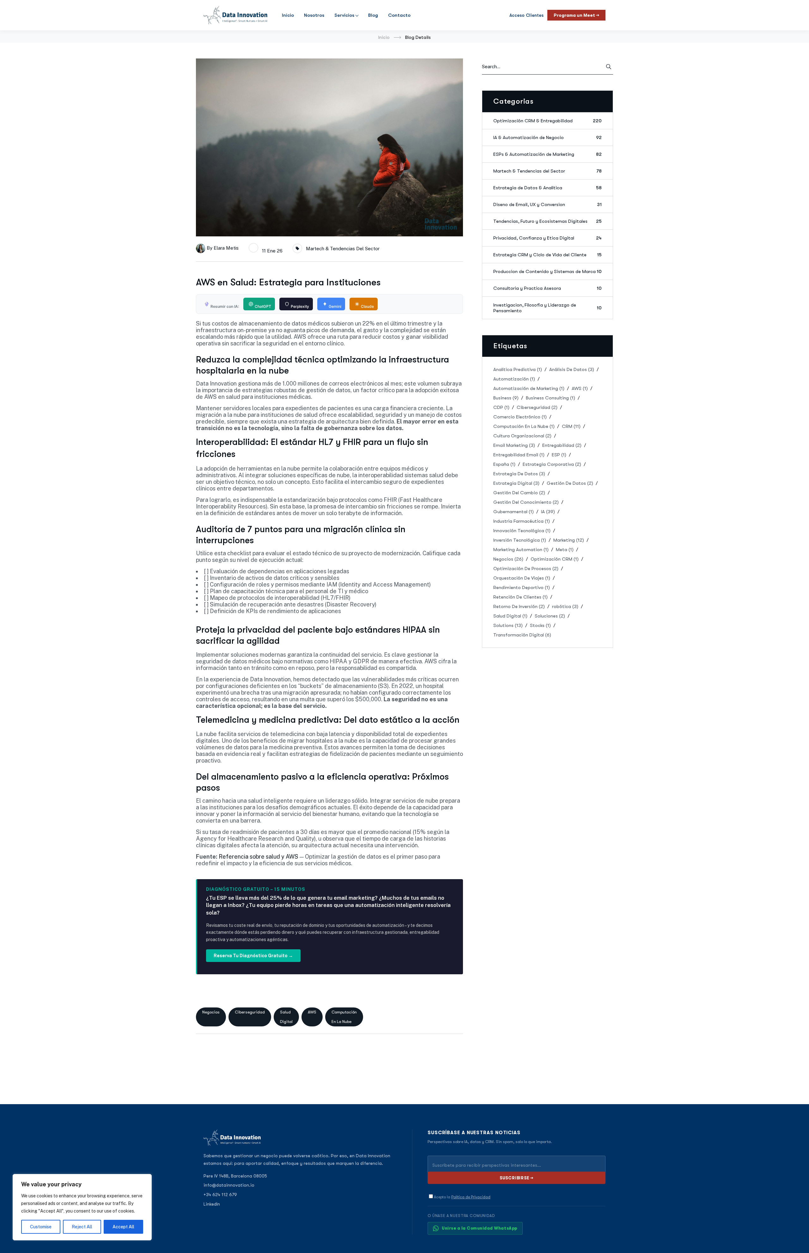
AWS (312, 1012)
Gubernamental (513, 511)
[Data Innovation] (235, 15)
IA (548, 511)
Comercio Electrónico (520, 417)
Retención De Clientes (520, 597)
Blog (373, 15)
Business (506, 398)
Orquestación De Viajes (521, 578)
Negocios (211, 1012)
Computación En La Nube (344, 1017)
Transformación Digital (522, 635)
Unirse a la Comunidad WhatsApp (479, 1228)
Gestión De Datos (570, 483)
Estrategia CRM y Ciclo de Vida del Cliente (547, 255)
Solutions (508, 625)
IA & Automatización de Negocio (547, 137)
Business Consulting (550, 398)
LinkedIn (212, 1204)
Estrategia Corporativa (552, 464)
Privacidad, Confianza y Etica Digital (547, 238)
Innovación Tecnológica (521, 530)
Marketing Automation (521, 549)
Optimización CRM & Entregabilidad (547, 121)
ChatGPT (263, 306)
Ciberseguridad (250, 1012)
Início (288, 15)
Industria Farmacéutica (521, 521)
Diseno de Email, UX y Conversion (547, 204)
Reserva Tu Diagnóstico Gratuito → (253, 955)
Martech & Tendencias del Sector (343, 248)
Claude (367, 306)
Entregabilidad (561, 445)
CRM (571, 426)
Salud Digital (286, 1017)
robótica (565, 606)
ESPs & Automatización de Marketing (547, 154)
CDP (501, 407)
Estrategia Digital (516, 483)
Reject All (82, 1226)
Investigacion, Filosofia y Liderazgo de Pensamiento (547, 307)
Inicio (384, 37)
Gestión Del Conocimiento (526, 502)
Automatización (514, 379)
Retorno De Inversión (519, 606)
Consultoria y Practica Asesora (547, 288)
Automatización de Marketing (528, 388)
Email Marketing (514, 445)
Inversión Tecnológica (519, 540)
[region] (82, 1207)
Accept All (123, 1226)
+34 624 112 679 (220, 1194)
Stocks (540, 625)
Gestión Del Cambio (519, 493)
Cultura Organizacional (522, 436)
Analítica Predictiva (517, 369)
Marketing (568, 540)
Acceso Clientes (526, 15)
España (504, 464)
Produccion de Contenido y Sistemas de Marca (547, 271)
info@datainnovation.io (229, 1185)
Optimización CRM (555, 559)
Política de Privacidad (470, 1197)
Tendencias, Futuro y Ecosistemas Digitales (547, 221)
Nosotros (314, 15)
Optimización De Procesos (525, 568)
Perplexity (300, 306)
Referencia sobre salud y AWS (258, 856)
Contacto (399, 15)
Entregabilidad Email (518, 455)
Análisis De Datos (571, 369)
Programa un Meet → (576, 15)
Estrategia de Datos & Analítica (547, 188)
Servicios (344, 15)
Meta (565, 549)
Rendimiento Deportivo (521, 587)
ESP (559, 455)
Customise (41, 1226)
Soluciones (550, 616)
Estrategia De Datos (519, 474)
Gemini (335, 306)
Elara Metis (226, 248)
